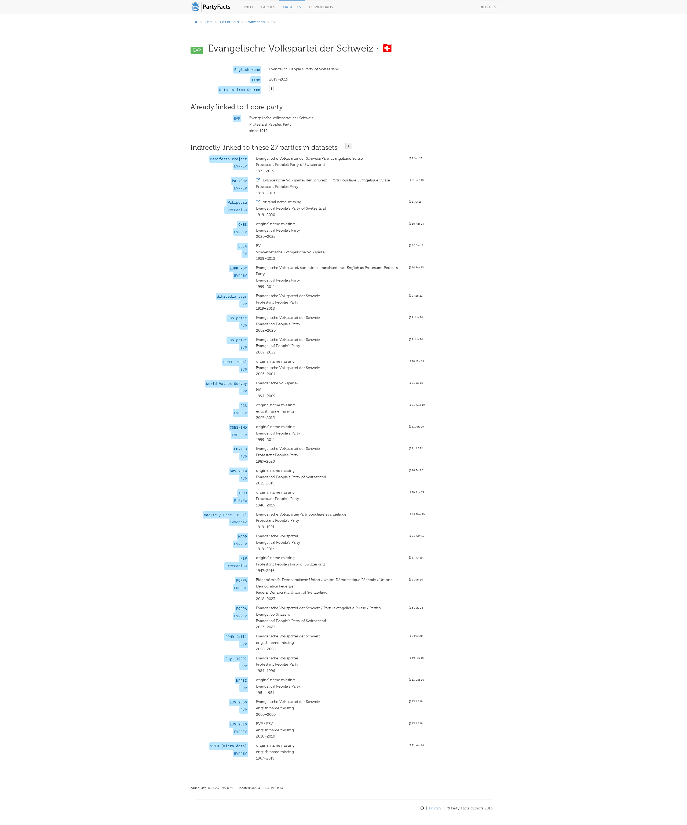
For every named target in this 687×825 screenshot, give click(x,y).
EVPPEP (240, 188)
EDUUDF (240, 588)
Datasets (292, 7)
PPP (243, 666)
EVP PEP (239, 435)
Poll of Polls (229, 22)
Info (248, 7)
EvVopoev (238, 522)
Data (209, 22)
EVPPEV (240, 166)
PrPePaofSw (236, 566)
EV (245, 254)
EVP (237, 118)
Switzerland (255, 22)
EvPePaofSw (236, 210)
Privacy (435, 808)
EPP (243, 688)
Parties (268, 7)
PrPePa (240, 500)
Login (490, 7)
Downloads (321, 7)
